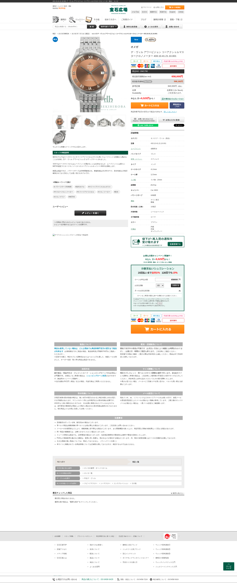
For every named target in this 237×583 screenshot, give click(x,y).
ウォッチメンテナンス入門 (165, 562)
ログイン (75, 224)
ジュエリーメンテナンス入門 (166, 567)
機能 (132, 201)
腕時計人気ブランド (130, 545)
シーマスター (105, 483)
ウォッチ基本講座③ (163, 554)
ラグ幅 (133, 180)
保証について (95, 562)
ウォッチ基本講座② (163, 549)
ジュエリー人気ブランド (132, 549)
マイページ (147, 7)
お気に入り (160, 7)
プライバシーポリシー (84, 536)
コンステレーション (121, 483)
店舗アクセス (62, 549)
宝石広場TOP (62, 545)
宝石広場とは (62, 558)
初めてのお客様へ (96, 545)
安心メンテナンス (129, 554)
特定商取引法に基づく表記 (105, 536)
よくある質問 (95, 567)
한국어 (144, 12)
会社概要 (57, 536)
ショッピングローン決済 (96, 376)
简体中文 (163, 12)
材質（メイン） (136, 159)
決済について (95, 549)
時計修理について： (160, 579)
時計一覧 (135, 462)
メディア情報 (62, 554)
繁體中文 (153, 12)
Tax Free (147, 81)
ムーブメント (136, 149)
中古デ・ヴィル (90, 478)
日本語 (180, 12)
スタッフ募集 (68, 536)
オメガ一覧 (88, 473)
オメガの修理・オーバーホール (95, 468)
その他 (134, 483)
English (172, 12)
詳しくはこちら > (170, 112)
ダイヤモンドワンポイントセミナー (136, 558)
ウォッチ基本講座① (163, 545)
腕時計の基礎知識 (162, 558)
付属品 (133, 229)
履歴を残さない (178, 493)
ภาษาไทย (135, 12)
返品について (95, 558)
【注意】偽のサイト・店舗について (130, 536)
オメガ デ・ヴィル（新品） (161, 138)
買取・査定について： (128, 579)
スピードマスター (90, 483)
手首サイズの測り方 (130, 562)
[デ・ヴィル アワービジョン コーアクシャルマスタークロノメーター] (60, 122)
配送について (95, 554)
